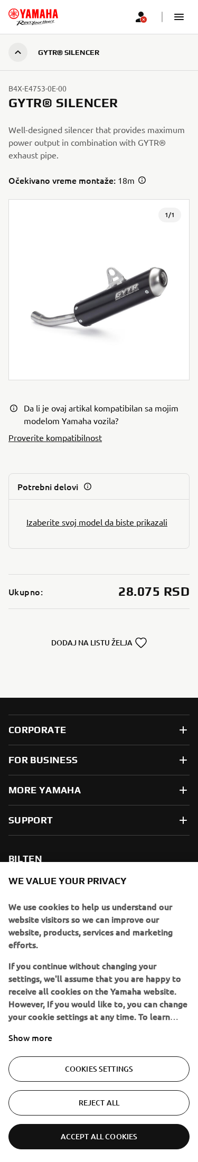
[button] (179, 16)
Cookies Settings (99, 1069)
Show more (30, 1037)
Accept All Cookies (99, 1136)
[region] (99, 1012)
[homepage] (33, 16)
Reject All (99, 1103)
